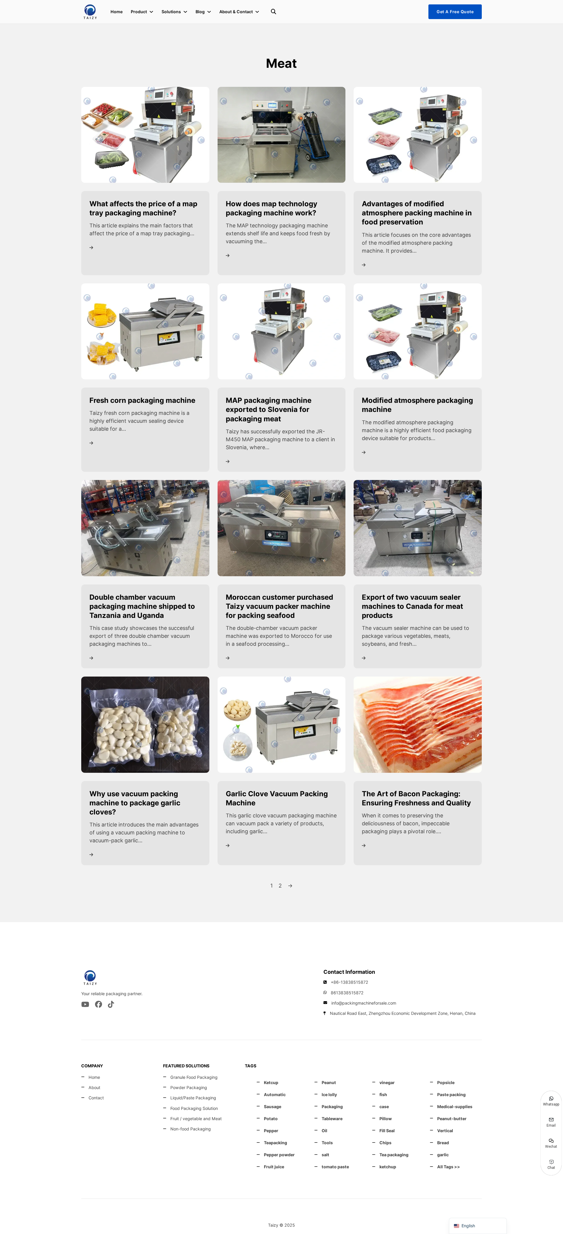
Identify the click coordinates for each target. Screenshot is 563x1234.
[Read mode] (91, 248)
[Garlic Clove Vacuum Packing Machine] (282, 724)
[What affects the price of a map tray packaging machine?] (145, 134)
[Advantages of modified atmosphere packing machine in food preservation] (418, 134)
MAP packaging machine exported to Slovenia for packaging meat (268, 409)
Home (117, 11)
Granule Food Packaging (194, 1077)
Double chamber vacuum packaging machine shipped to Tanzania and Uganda (142, 606)
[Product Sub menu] (151, 12)
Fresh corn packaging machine (142, 400)
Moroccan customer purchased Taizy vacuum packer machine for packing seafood (279, 606)
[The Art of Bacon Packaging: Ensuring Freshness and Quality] (418, 724)
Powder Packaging (188, 1087)
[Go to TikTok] (111, 1005)
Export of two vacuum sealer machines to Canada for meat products (412, 606)
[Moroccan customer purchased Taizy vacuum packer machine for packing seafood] (282, 528)
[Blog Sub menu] (209, 12)
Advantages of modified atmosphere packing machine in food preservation (417, 213)
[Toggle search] (273, 11)
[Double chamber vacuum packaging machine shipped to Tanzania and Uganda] (145, 528)
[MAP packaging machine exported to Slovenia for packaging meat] (282, 331)
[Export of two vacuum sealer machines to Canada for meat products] (418, 528)
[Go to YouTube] (85, 1005)
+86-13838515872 (349, 982)
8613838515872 (347, 992)
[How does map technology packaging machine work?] (282, 134)
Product (139, 11)
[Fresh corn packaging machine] (145, 331)
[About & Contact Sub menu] (257, 12)
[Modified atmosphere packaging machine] (418, 331)
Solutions (171, 11)
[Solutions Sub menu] (185, 12)
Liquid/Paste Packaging (193, 1097)
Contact (96, 1097)
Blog (200, 11)
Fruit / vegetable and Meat (196, 1118)
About (94, 1087)
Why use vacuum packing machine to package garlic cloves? (134, 803)
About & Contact (236, 11)
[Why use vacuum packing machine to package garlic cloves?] (145, 724)
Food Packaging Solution (194, 1108)
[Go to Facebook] (98, 1005)
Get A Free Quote (455, 11)
